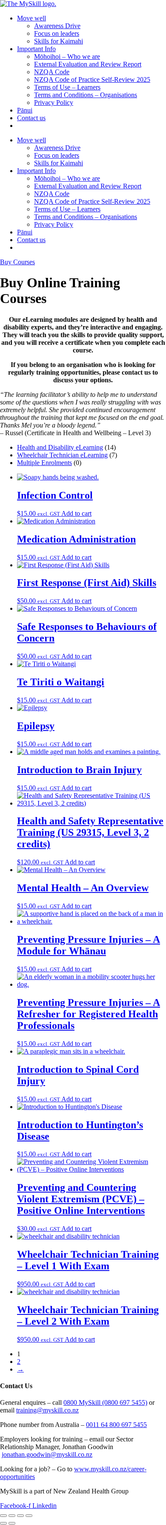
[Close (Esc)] (29, 1515)
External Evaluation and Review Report (87, 64)
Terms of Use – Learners (67, 87)
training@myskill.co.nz (47, 1410)
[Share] (20, 1515)
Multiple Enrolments (44, 462)
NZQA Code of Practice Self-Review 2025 (92, 79)
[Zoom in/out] (3, 1515)
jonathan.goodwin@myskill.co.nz (47, 1454)
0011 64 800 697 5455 (116, 1424)
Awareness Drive (57, 25)
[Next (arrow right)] (12, 1523)
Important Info (36, 48)
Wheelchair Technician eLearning (62, 455)
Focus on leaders (56, 33)
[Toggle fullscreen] (12, 1515)
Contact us (31, 117)
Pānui (24, 110)
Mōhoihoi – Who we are (67, 56)
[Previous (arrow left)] (3, 1523)
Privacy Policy (53, 102)
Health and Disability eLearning (60, 447)
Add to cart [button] (76, 513)
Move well (31, 18)
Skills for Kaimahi (58, 41)
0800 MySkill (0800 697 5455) (105, 1402)
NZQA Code (51, 71)
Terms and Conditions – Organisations (85, 94)
